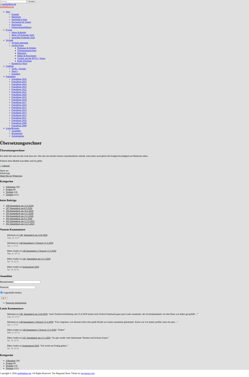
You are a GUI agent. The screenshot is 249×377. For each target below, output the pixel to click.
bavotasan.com (87, 373)
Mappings (21, 53)
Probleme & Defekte (26, 48)
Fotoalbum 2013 (19, 112)
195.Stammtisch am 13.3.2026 (19, 213)
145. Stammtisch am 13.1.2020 (36, 259)
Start (8, 12)
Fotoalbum (11, 76)
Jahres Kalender (19, 32)
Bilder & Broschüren (26, 56)
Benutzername (6, 282)
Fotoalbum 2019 (19, 97)
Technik (9, 40)
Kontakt (15, 14)
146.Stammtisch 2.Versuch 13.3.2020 (36, 243)
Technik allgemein (20, 43)
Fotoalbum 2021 (19, 92)
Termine (9, 194)
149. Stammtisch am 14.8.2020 (33, 235)
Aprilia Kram (18, 45)
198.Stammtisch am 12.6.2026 (19, 206)
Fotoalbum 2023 (19, 87)
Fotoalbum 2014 (19, 110)
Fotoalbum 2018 (19, 100)
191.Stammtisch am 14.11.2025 (20, 224)
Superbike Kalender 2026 (23, 37)
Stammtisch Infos (19, 19)
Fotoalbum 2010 (19, 120)
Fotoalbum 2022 (19, 89)
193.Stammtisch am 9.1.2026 (19, 218)
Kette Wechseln (24, 61)
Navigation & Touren (21, 22)
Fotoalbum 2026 (19, 79)
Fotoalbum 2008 (19, 125)
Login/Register (12, 128)
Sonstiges (16, 74)
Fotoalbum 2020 (19, 94)
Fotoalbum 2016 (19, 105)
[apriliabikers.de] (8, 4)
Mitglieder (16, 17)
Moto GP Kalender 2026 (23, 35)
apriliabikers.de (7, 7)
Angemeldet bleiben (12, 292)
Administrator (18, 136)
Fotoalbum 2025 (19, 81)
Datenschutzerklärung (21, 27)
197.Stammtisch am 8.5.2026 (19, 208)
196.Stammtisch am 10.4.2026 (19, 211)
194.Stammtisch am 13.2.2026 (19, 216)
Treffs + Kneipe (19, 68)
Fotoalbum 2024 (19, 84)
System (9, 189)
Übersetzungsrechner (26, 50)
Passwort (4, 287)
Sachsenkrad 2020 (30, 267)
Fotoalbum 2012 (19, 115)
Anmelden (16, 131)
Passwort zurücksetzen (16, 303)
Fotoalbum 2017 (19, 102)
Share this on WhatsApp (11, 176)
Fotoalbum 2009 (19, 123)
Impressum (16, 24)
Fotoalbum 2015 (19, 107)
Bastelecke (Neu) (19, 63)
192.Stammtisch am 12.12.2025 (20, 221)
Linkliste (10, 66)
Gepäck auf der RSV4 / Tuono (31, 58)
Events (9, 30)
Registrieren (17, 133)
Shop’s (15, 71)
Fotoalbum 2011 (19, 118)
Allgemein (10, 187)
